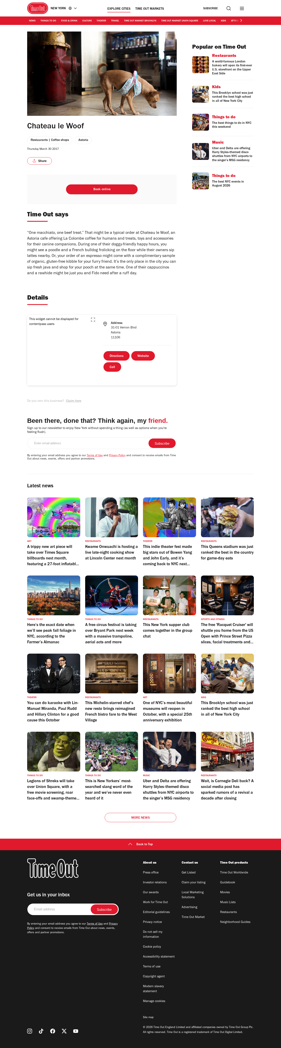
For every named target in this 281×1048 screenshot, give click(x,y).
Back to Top (144, 844)
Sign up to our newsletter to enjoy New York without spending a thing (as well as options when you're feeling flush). (97, 430)
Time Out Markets (149, 9)
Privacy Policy (117, 455)
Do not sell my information (153, 935)
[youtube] (75, 1031)
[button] (93, 320)
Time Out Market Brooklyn (140, 21)
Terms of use (151, 966)
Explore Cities (118, 9)
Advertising (189, 907)
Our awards (151, 892)
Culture (87, 21)
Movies (225, 892)
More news (140, 818)
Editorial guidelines (156, 912)
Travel (115, 21)
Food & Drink (69, 21)
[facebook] (52, 1031)
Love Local (209, 21)
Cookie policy (152, 947)
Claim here (73, 401)
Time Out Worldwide (234, 873)
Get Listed (189, 873)
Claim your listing (194, 882)
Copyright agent (154, 976)
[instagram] (29, 1031)
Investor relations (155, 882)
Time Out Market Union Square (179, 21)
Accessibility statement (159, 957)
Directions (116, 356)
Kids (223, 21)
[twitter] (64, 1031)
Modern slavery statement (153, 989)
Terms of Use (95, 455)
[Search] (228, 8)
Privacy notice (152, 922)
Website (143, 356)
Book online (101, 189)
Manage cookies (154, 1001)
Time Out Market (193, 917)
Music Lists (228, 902)
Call (112, 367)
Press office (151, 873)
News (32, 21)
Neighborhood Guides (235, 922)
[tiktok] (41, 1031)
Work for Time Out (155, 902)
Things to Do (48, 21)
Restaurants (228, 912)
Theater (101, 21)
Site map (148, 1017)
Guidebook (227, 882)
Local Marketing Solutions (193, 895)
